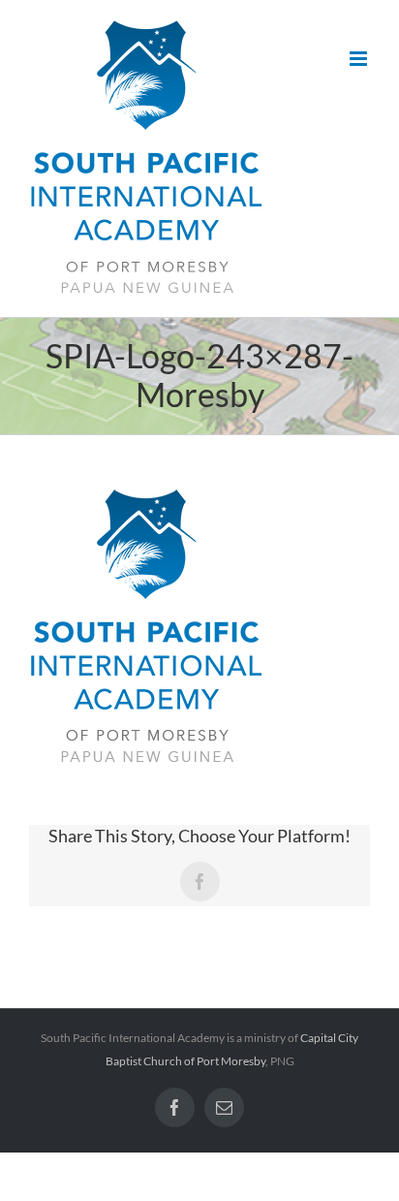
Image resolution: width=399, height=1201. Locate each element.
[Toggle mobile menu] (360, 58)
